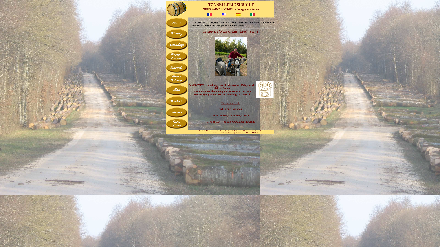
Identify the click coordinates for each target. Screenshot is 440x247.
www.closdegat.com (243, 121)
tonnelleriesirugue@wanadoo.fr (234, 133)
